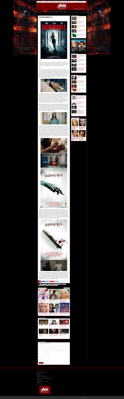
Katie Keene (55, 285)
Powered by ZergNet (67, 316)
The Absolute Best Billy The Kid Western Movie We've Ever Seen (82, 138)
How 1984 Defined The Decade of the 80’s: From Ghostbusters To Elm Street (81, 30)
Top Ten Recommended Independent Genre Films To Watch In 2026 (81, 60)
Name (39, 353)
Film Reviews (50, 18)
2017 (40, 284)
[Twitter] (76, 1)
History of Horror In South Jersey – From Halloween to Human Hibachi (81, 22)
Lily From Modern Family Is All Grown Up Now (82, 49)
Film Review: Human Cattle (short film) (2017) (63, 326)
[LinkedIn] (78, 1)
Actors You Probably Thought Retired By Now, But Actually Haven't (75, 138)
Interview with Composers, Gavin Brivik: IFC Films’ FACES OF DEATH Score (81, 102)
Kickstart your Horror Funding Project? (42, 376)
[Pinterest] (83, 397)
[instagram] (80, 1)
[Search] (86, 2)
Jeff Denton (47, 285)
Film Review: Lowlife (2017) (53, 325)
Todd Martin (41, 18)
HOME (38, 11)
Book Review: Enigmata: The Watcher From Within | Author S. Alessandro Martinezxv (81, 81)
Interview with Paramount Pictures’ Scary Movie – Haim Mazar (81, 107)
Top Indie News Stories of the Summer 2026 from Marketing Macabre (81, 56)
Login (37, 384)
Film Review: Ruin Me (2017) (43, 325)
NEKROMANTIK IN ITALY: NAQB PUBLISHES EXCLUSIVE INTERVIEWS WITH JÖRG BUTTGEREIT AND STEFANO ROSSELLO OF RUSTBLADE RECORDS (79, 112)
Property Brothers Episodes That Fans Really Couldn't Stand (53, 314)
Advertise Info (39, 373)
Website (40, 359)
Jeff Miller (51, 285)
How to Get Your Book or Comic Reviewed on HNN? (44, 378)
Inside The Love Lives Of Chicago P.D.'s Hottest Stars (64, 313)
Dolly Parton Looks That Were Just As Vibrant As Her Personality (43, 301)
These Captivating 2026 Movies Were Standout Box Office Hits (75, 128)
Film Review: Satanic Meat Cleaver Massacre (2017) (53, 335)
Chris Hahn (49, 284)
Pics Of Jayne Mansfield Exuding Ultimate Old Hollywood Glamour (63, 301)
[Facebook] (81, 397)
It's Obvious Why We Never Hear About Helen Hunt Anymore (75, 50)
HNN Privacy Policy (39, 382)
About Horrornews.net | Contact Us (42, 372)
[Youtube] (79, 1)
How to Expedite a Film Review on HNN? (42, 381)
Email (39, 356)
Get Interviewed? (39, 379)
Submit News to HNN (39, 375)
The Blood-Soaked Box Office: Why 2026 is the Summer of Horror (81, 26)
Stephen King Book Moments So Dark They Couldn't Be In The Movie (82, 128)
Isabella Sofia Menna (42, 285)
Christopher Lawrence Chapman (56, 284)
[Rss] (75, 1)
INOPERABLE (64, 284)
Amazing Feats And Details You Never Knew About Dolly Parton (43, 314)
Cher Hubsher (45, 284)
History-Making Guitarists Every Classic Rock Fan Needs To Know (54, 301)
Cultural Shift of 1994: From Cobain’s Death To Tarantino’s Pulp (81, 35)
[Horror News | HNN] (62, 6)
